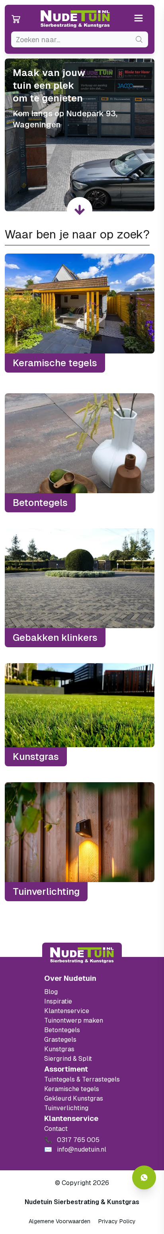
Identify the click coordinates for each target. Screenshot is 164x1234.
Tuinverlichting (66, 1108)
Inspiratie (58, 1001)
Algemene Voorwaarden (59, 1221)
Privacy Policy (117, 1221)
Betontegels (62, 1030)
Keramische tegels (71, 1089)
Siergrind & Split (68, 1058)
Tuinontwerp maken (73, 1020)
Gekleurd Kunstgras (73, 1098)
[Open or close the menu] (138, 19)
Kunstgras (59, 1049)
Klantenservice (66, 1011)
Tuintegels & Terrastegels (82, 1079)
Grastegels (60, 1039)
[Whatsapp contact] (144, 1177)
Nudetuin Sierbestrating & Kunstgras (82, 1202)
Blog (51, 992)
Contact (56, 1128)
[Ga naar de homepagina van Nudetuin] (75, 19)
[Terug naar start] (82, 955)
